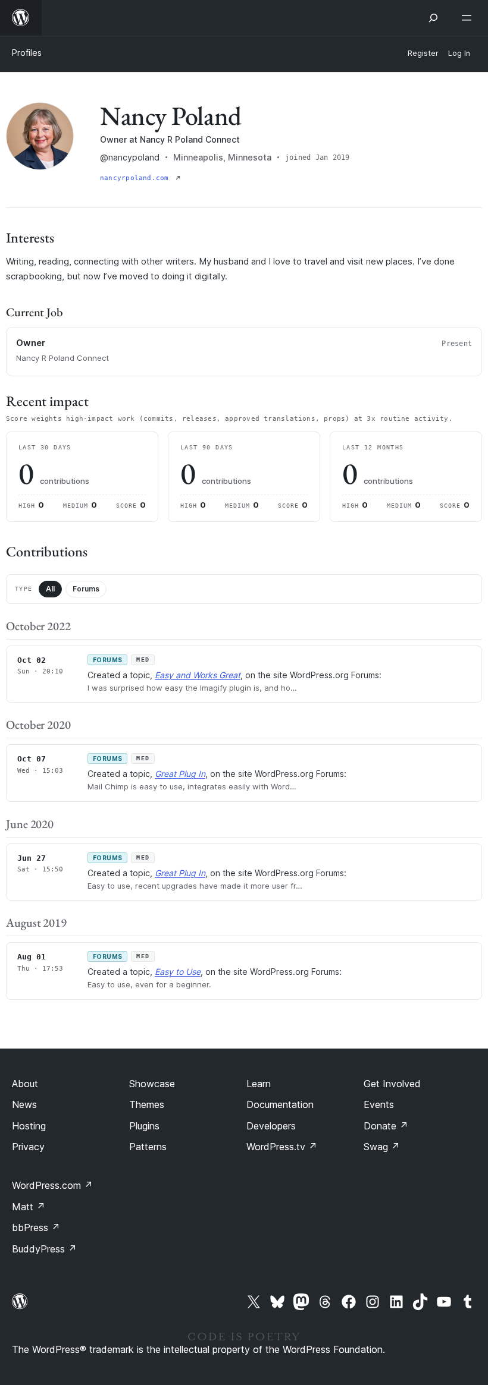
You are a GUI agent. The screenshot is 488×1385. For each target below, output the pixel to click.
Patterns (148, 1147)
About (25, 1084)
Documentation (280, 1104)
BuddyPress (44, 1249)
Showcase (152, 1084)
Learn (258, 1084)
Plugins (144, 1126)
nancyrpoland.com (136, 178)
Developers (271, 1126)
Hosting (29, 1126)
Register (423, 53)
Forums (86, 588)
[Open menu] (469, 18)
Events (379, 1104)
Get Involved (392, 1084)
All (50, 588)
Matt (28, 1207)
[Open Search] (433, 18)
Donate (386, 1126)
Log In (459, 53)
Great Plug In (180, 774)
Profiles (27, 53)
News (24, 1104)
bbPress (36, 1227)
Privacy (28, 1147)
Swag (382, 1147)
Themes (146, 1104)
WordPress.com (52, 1185)
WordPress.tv (281, 1147)
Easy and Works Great (197, 675)
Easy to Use (178, 972)
